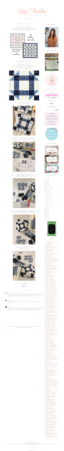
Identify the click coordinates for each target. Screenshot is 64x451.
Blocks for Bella (47, 262)
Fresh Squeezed (51, 302)
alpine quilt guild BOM (48, 250)
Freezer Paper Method (53, 300)
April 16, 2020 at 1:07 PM (15, 292)
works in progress (52, 434)
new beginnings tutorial (53, 346)
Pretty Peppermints (54, 365)
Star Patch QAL (51, 409)
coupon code (52, 278)
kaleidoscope (52, 325)
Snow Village (52, 402)
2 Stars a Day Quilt (53, 241)
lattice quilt (47, 328)
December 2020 (49, 186)
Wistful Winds (54, 433)
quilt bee (51, 371)
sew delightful (47, 396)
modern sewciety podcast (49, 340)
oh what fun (53, 347)
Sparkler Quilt (52, 403)
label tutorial (54, 327)
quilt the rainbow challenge (49, 375)
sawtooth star (47, 386)
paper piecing (52, 350)
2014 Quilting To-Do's (48, 243)
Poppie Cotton (54, 359)
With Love (46, 434)
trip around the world (48, 421)
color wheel (47, 278)
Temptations (47, 418)
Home (21, 18)
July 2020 (48, 191)
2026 (47, 178)
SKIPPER (53, 400)
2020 (47, 185)
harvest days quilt (54, 312)
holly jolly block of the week (49, 316)
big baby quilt (55, 259)
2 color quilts (47, 241)
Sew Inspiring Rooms (54, 396)
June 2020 (48, 192)
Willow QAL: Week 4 (49, 198)
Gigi (52, 306)
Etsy (50, 287)
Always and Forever (48, 253)
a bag (54, 246)
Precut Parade (47, 365)
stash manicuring (48, 415)
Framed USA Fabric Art (49, 299)
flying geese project (53, 297)
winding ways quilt (48, 433)
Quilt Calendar (55, 371)
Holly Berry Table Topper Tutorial (51, 315)
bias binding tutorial (48, 259)
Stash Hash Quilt (52, 412)
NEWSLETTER (47, 347)
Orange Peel (47, 349)
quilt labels (53, 372)
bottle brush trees (52, 266)
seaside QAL (47, 393)
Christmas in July (48, 274)
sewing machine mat (48, 399)
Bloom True (53, 262)
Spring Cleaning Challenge (53, 405)
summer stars (54, 415)
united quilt (47, 425)
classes (55, 275)
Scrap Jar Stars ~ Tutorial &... (51, 167)
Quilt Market (47, 374)
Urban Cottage (52, 425)
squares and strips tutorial (49, 408)
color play (52, 277)
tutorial (46, 424)
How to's (56, 318)
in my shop (55, 319)
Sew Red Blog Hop (48, 397)
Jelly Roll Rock (47, 325)
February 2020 (49, 203)
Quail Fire (46, 368)
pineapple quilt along (54, 356)
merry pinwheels (54, 334)
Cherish (53, 272)
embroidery (47, 287)
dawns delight (52, 281)
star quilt (46, 411)
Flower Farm (47, 297)
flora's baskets (51, 296)
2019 (47, 206)
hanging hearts (47, 312)
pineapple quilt (47, 356)
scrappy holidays (48, 390)
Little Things (52, 328)
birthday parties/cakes (54, 260)
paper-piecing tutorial (49, 352)
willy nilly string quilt (48, 431)
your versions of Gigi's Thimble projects (51, 436)
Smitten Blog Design (32, 447)
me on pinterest (47, 334)
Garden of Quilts (48, 306)
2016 (47, 209)
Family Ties (47, 291)
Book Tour (46, 266)
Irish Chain (52, 321)
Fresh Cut (46, 302)
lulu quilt (51, 331)
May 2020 (48, 193)
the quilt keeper (52, 418)
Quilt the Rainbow (53, 374)
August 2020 (49, 190)
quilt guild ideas (47, 372)
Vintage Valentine (48, 427)
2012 (46, 214)
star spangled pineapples (53, 411)
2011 (46, 215)
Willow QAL (53, 430)
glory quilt (46, 309)
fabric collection (54, 288)
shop (25, 18)
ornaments (56, 349)
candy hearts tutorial (53, 269)
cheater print (52, 271)
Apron (57, 253)
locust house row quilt (48, 330)
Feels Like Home (54, 293)
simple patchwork (48, 400)
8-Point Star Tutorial (48, 246)
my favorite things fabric (49, 343)
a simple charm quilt (48, 247)
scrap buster (56, 386)
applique (53, 253)
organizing (52, 349)
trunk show (55, 421)
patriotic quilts (53, 353)
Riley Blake (47, 383)
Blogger (34, 450)
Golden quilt (51, 309)
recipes (49, 381)
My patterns (47, 344)
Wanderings (52, 428)
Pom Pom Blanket (48, 359)
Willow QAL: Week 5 (49, 197)
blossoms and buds (48, 263)
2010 (47, 216)
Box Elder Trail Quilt (48, 268)
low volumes (47, 331)
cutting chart (47, 281)
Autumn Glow (47, 256)
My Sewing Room (53, 344)
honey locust (52, 318)
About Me (31, 18)
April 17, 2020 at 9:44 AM (14, 306)
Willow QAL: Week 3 (49, 199)
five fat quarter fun (54, 294)
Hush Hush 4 (50, 319)
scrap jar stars (47, 387)
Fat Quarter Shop (48, 293)
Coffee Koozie (47, 277)
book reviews (55, 265)
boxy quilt (54, 268)
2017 (46, 208)
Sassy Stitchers (53, 384)
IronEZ (54, 322)
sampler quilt (47, 384)
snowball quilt (47, 403)
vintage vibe (54, 427)
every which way (47, 288)
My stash (46, 346)
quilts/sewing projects (49, 378)
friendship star (53, 303)
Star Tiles (46, 412)
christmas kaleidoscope (49, 275)
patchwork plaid (47, 353)
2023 (47, 182)
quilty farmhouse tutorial (49, 380)
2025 (47, 179)
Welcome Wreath (48, 430)
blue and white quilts (48, 265)
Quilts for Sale (47, 377)
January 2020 (49, 204)
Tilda (57, 418)
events (53, 287)
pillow (52, 355)
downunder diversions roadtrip (50, 284)
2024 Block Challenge (48, 244)
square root (50, 406)
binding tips (47, 260)
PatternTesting (47, 355)
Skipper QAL (47, 402)
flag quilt (46, 296)
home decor (47, 318)
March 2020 (49, 202)
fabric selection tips (48, 290)
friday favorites (47, 303)
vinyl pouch (47, 428)
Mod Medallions (47, 337)
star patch (46, 409)
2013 (46, 213)
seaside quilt (52, 393)
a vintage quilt (55, 247)
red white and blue (54, 381)
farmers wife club (53, 291)
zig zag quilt (47, 438)
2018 (46, 207)
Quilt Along (47, 371)
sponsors (46, 405)
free (54, 299)
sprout (46, 406)
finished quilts (47, 294)
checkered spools (48, 272)
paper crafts (47, 350)
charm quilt (47, 271)
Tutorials (50, 424)
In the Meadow (47, 321)
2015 (46, 210)
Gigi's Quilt (55, 306)
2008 (47, 219)
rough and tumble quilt (53, 383)
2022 (47, 183)
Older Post (40, 330)
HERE (21, 103)
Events (42, 18)
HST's (46, 319)
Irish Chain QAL (47, 322)
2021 (46, 184)
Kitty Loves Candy (48, 327)
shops (54, 399)
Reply (9, 297)
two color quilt (54, 424)
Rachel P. (9, 292)
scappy (52, 386)
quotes (46, 381)
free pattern (47, 300)
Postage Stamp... (51, 158)
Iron (52, 322)
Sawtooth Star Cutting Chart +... (51, 149)
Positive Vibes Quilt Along (49, 362)
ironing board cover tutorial (50, 324)
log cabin (54, 330)
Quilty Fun (56, 380)
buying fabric (47, 269)
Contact (37, 18)
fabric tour (54, 290)
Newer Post (8, 330)
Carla (9, 306)
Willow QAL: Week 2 (49, 200)
